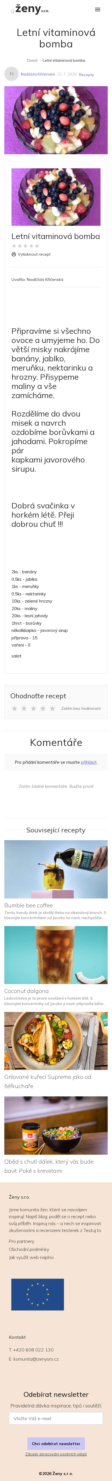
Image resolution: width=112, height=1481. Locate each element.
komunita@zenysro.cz (36, 1359)
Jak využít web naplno (31, 1257)
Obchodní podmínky (29, 1249)
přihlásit (89, 762)
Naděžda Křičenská (38, 74)
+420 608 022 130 (33, 1350)
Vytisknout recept (34, 254)
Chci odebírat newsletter (56, 1443)
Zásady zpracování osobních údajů (56, 1454)
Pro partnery (21, 1241)
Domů (32, 60)
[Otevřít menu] (97, 10)
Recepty (86, 74)
